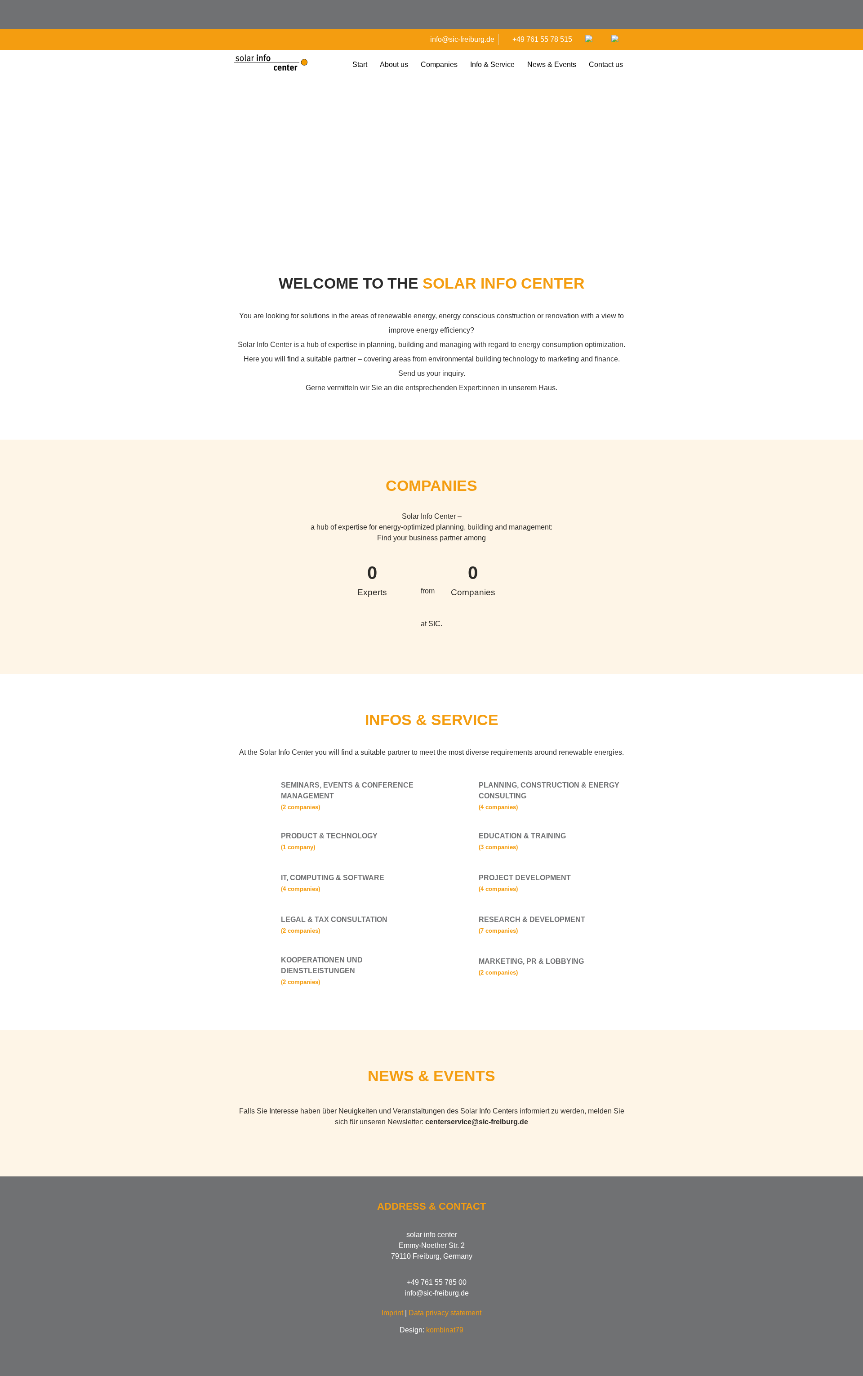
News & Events (551, 64)
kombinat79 (444, 1330)
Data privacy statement (445, 1313)
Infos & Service (431, 719)
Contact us (606, 64)
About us (394, 64)
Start (359, 64)
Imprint (392, 1313)
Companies (439, 64)
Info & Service (492, 64)
